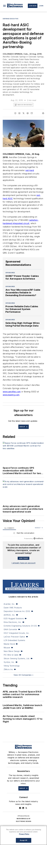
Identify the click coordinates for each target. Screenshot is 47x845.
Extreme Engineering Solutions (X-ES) (20, 626)
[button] (4, 5)
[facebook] (15, 113)
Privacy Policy (24, 834)
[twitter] (23, 113)
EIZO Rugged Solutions (14, 618)
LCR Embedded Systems (14, 640)
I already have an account (23, 563)
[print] (43, 113)
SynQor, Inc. (9, 662)
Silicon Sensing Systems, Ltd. (17, 658)
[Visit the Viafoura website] (38, 538)
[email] (32, 113)
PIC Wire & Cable (11, 655)
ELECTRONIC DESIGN (23, 821)
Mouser (7, 647)
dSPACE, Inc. (9, 615)
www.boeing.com (11, 395)
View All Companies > (23, 675)
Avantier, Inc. (9, 604)
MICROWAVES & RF (23, 818)
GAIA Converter (10, 629)
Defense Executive (10, 19)
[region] (23, 533)
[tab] (9, 528)
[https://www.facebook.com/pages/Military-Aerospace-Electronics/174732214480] (20, 808)
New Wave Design (12, 651)
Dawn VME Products (13, 607)
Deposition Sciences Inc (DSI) (17, 611)
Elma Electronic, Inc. (12, 622)
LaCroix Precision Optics (14, 637)
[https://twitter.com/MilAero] (26, 808)
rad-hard (29, 170)
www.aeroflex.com (12, 391)
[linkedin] (19, 113)
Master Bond (9, 644)
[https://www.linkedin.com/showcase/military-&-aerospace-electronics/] (23, 808)
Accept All (23, 840)
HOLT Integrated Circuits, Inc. (16, 633)
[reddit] (27, 113)
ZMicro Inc (8, 669)
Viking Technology (12, 666)
